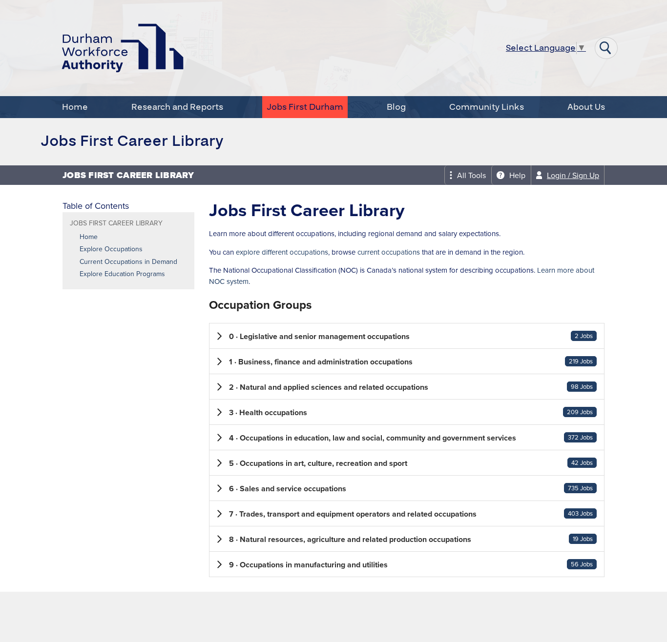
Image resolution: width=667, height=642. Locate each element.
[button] (406, 335)
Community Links (486, 107)
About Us (586, 107)
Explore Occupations (111, 249)
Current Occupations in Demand (128, 262)
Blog (396, 107)
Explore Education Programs (122, 274)
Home (75, 107)
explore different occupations (282, 252)
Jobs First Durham (305, 107)
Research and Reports (177, 107)
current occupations (388, 252)
